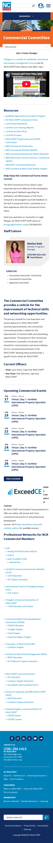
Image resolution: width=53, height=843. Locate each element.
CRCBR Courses (14, 719)
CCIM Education (14, 575)
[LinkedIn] (23, 738)
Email (36, 257)
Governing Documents (36, 775)
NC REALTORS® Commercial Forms (22, 119)
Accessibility (43, 825)
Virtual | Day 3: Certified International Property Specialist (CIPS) (29, 434)
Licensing (44, 801)
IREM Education (14, 657)
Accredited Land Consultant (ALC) (22, 684)
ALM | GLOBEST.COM (17, 559)
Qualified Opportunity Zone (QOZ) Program (25, 116)
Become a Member (11, 801)
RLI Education (13, 677)
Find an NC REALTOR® (33, 788)
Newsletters (15, 562)
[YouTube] (35, 738)
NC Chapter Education (17, 579)
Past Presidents (17, 779)
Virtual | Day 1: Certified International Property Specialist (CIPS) (29, 402)
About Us (7, 775)
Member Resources (30, 801)
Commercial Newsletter (16, 123)
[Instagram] (17, 738)
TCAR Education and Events (20, 606)
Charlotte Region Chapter (19, 637)
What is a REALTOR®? (13, 788)
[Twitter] (29, 738)
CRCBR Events (14, 715)
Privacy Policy (29, 825)
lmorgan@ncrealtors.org (15, 224)
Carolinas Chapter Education (20, 681)
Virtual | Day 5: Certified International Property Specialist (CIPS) (29, 466)
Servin (10, 551)
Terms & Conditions (13, 825)
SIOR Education (14, 698)
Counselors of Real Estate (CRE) (20, 644)
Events (10, 555)
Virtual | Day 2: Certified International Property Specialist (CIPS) (29, 418)
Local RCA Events (14, 135)
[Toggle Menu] (48, 5)
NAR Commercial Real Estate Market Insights (26, 168)
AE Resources (19, 775)
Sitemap (27, 829)
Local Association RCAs (16, 131)
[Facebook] (12, 738)
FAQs (6, 779)
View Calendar (13, 478)
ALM (8, 548)
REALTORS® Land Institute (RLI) (20, 673)
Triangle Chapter (15, 629)
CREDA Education (15, 625)
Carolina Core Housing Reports (20, 127)
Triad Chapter (13, 633)
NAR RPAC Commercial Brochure (21, 164)
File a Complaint (11, 792)
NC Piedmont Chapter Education (22, 661)
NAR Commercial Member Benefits (22, 150)
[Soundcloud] (41, 738)
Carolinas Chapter (15, 647)
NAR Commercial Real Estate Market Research (27, 153)
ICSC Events (12, 592)
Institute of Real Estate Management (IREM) (26, 654)
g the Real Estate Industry (25, 551)
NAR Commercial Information (19, 146)
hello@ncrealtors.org (13, 759)
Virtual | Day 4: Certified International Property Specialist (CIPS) (29, 450)
